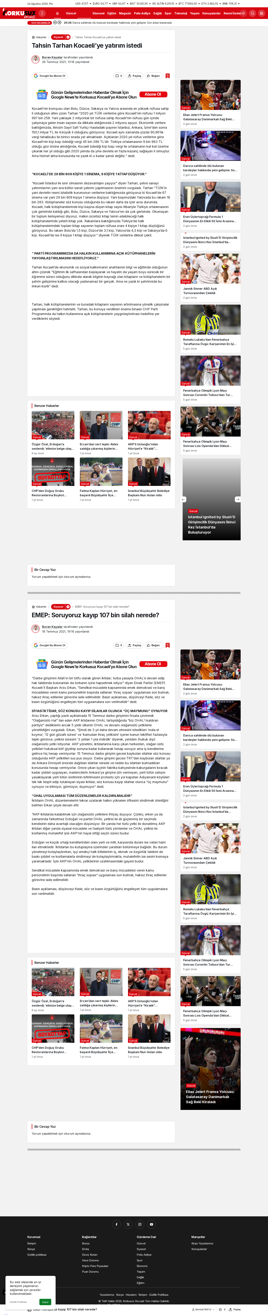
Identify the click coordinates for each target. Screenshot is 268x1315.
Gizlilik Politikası (18, 1302)
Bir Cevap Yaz (45, 570)
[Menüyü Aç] (42, 13)
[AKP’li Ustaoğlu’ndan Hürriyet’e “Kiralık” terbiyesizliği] (149, 433)
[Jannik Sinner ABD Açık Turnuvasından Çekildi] (210, 278)
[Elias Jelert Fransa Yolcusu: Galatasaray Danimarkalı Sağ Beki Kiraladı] (210, 104)
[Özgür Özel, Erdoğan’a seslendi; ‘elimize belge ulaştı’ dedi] (53, 433)
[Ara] (252, 13)
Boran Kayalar (52, 57)
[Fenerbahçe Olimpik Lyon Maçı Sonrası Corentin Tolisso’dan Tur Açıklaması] (210, 380)
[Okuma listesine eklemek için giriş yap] (168, 76)
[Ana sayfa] (57, 13)
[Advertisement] (101, 366)
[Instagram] (139, 1224)
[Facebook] (116, 1224)
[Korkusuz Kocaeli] (19, 13)
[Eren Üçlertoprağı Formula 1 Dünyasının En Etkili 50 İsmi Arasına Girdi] (210, 206)
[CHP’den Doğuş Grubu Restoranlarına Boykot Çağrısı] (53, 479)
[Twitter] (128, 1224)
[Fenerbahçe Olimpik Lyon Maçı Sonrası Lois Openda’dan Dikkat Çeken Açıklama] (210, 431)
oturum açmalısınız (77, 577)
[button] (261, 13)
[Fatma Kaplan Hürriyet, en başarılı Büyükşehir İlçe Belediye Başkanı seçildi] (101, 479)
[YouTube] (151, 1224)
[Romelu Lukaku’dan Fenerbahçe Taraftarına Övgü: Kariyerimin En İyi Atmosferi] (210, 329)
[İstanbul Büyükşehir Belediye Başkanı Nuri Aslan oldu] (149, 479)
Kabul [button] (45, 1302)
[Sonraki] (59, 22)
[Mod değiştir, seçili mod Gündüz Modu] (243, 13)
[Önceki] (55, 22)
